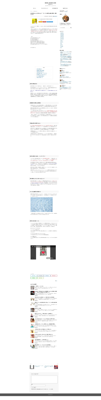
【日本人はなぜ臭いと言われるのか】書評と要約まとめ (44, 334)
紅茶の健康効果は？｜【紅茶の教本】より (41, 339)
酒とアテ (61, 45)
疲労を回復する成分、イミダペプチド (42, 73)
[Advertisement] (44, 57)
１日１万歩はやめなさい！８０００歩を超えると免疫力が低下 (45, 318)
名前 (32, 384)
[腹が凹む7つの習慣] (32, 310)
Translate (66, 11)
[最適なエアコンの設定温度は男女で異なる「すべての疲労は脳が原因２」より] (32, 304)
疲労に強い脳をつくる (40, 77)
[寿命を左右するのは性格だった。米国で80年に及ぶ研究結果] (32, 299)
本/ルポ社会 (62, 37)
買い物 (61, 44)
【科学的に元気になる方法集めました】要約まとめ (43, 329)
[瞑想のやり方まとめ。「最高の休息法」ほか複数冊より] (32, 315)
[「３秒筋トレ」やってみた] (32, 288)
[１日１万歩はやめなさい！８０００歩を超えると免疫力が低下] (32, 320)
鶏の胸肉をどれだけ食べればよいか (41, 74)
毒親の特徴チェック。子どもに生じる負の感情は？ (43, 344)
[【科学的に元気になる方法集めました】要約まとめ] (32, 331)
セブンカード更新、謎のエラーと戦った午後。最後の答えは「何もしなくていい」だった (65, 65)
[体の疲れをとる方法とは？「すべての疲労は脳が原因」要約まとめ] (47, 276)
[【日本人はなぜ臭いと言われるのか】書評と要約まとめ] (32, 336)
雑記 (61, 47)
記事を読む (36, 289)
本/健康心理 (55, 16)
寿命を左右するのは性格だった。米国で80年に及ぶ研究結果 (44, 297)
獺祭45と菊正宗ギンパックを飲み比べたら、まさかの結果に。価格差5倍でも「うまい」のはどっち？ (65, 57)
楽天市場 (44, 21)
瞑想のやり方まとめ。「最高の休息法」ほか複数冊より (44, 313)
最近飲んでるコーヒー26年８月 (64, 76)
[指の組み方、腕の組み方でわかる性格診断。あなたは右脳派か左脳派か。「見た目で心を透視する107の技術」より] (32, 293)
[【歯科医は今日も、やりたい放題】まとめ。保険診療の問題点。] (32, 326)
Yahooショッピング (49, 21)
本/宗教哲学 (62, 35)
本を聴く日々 (51, 394)
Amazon (40, 21)
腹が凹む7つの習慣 (38, 308)
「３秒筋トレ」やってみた (39, 286)
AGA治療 (61, 46)
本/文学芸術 (62, 38)
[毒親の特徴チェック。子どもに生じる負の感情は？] (32, 346)
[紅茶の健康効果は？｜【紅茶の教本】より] (32, 341)
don (56, 280)
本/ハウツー (62, 39)
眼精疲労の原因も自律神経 (40, 70)
